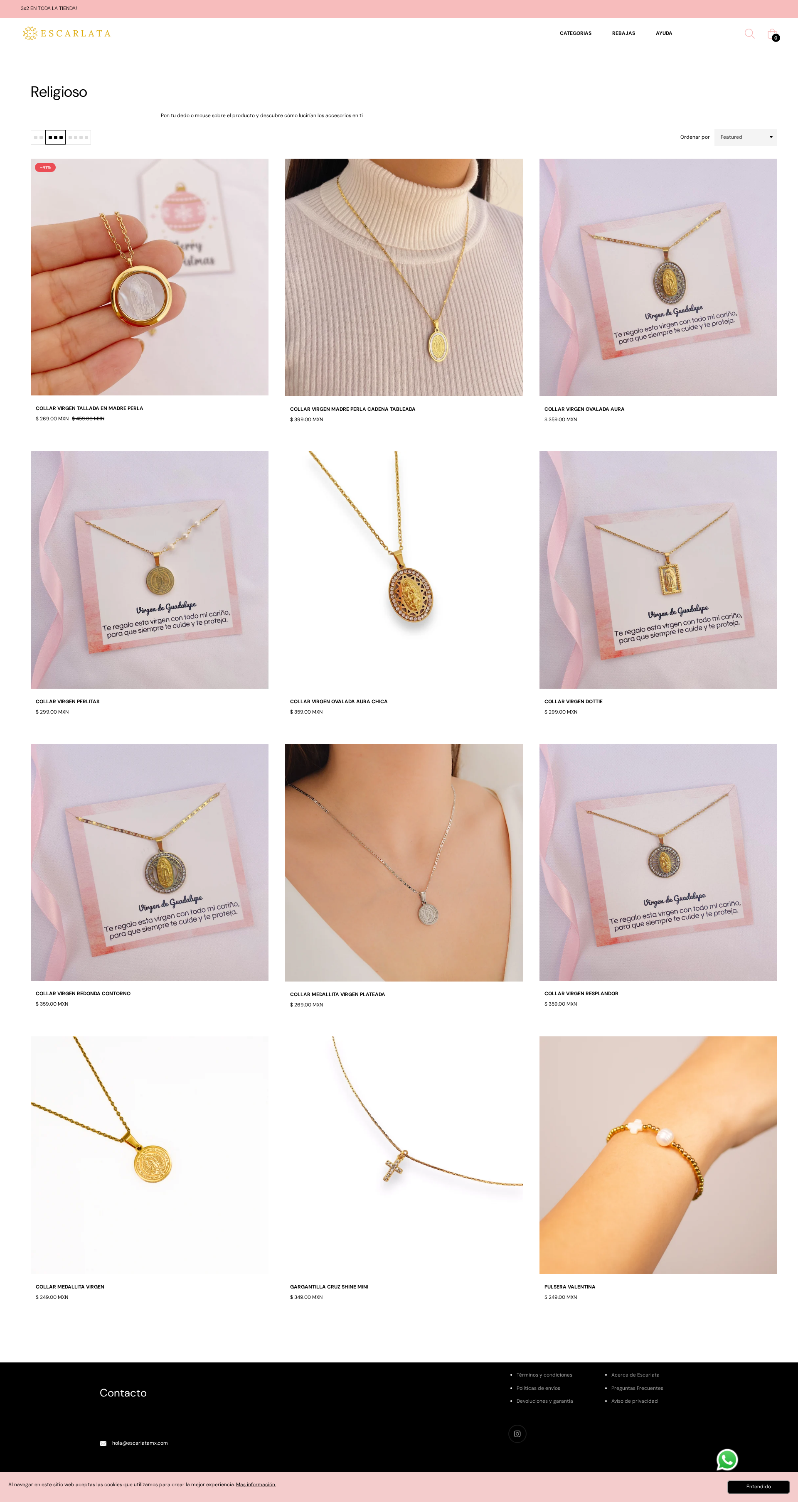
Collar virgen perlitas (67, 701)
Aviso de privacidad (634, 1401)
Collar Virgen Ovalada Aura (584, 409)
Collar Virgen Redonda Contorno (83, 993)
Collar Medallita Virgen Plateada (337, 994)
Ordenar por (695, 137)
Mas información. (256, 1484)
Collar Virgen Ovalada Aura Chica (339, 701)
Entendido (758, 1486)
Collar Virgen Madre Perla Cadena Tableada (353, 409)
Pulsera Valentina (570, 1287)
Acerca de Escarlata (635, 1375)
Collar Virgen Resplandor (581, 993)
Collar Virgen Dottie (573, 701)
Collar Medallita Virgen (70, 1287)
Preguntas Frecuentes (637, 1388)
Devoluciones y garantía (545, 1401)
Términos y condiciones (544, 1375)
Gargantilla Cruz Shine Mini (329, 1287)
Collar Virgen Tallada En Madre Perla (89, 408)
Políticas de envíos (538, 1388)
